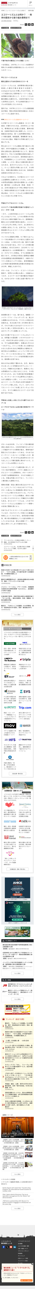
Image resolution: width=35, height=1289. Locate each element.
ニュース (8, 10)
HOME (3, 10)
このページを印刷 (16, 28)
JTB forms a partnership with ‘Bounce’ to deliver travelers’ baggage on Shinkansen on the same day (17, 1202)
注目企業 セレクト (10, 629)
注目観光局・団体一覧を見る (17, 869)
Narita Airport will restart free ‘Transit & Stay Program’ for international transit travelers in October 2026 (17, 1189)
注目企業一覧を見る (17, 773)
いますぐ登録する (27, 1280)
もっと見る (17, 614)
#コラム (16, 20)
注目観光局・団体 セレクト (13, 791)
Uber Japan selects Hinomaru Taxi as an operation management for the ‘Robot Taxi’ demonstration (16, 1195)
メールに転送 (5, 28)
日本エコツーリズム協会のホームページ (16, 119)
